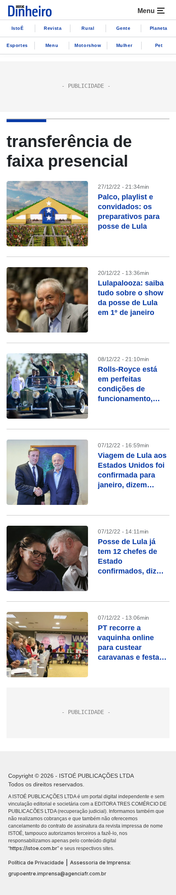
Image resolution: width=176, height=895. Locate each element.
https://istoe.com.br (33, 848)
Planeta (158, 28)
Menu (51, 45)
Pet (159, 45)
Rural (87, 28)
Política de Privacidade (36, 862)
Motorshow (87, 45)
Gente (123, 28)
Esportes (17, 45)
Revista (52, 28)
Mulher (124, 45)
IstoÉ (17, 28)
